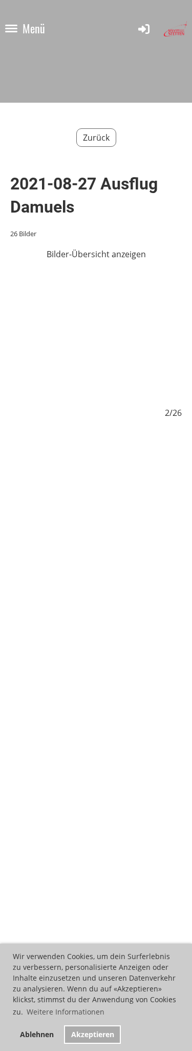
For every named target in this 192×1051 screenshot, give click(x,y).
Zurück (96, 137)
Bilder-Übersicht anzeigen (96, 254)
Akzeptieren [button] (92, 1034)
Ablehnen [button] (37, 1034)
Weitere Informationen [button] (65, 1012)
